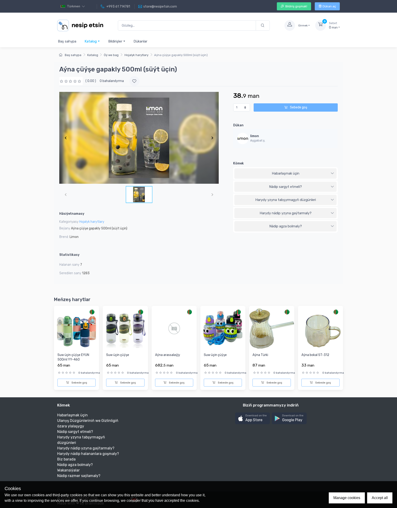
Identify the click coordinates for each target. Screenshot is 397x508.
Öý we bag (111, 55)
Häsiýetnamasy (71, 214)
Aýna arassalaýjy (167, 355)
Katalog (91, 41)
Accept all (380, 498)
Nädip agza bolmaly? (285, 226)
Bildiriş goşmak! (296, 6)
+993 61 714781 (118, 6)
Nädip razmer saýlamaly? (78, 476)
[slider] (71, 81)
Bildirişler (115, 41)
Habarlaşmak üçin (285, 173)
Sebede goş (298, 107)
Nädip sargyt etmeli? (285, 187)
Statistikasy (69, 255)
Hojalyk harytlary (136, 55)
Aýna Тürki (260, 355)
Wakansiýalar (68, 470)
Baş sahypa (67, 41)
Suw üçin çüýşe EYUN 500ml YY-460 (73, 357)
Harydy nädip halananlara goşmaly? (88, 454)
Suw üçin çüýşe (117, 355)
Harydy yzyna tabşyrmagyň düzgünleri (285, 200)
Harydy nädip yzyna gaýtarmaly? (286, 213)
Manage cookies (346, 498)
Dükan (238, 125)
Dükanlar (140, 41)
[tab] (285, 173)
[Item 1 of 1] (139, 138)
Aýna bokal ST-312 (315, 355)
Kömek (238, 163)
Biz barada (66, 459)
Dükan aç (329, 6)
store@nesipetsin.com (160, 6)
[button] (252, 418)
